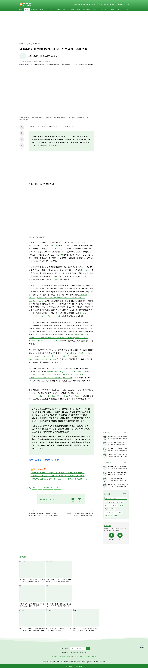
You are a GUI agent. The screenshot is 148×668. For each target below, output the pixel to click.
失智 (72, 9)
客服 (54, 662)
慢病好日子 (86, 9)
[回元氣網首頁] (27, 4)
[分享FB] (21, 127)
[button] (127, 9)
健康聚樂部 (62, 656)
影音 (53, 9)
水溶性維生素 (48, 488)
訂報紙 (90, 662)
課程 (59, 9)
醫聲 (78, 9)
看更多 (126, 432)
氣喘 (115, 516)
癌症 (94, 9)
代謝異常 (57, 488)
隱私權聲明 (77, 662)
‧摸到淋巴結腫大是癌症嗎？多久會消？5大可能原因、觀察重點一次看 (59, 479)
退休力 (65, 9)
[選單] (128, 4)
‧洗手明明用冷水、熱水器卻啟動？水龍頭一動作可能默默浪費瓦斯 (58, 472)
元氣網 (25, 44)
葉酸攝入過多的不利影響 (47, 459)
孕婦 (55, 279)
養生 (26, 9)
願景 (113, 4)
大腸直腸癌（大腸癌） (112, 502)
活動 (118, 9)
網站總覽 (102, 662)
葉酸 (48, 126)
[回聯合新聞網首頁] (21, 4)
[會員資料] (125, 4)
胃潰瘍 (119, 512)
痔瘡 (122, 502)
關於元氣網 (54, 656)
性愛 (100, 9)
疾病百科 (75, 656)
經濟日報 (85, 4)
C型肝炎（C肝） (110, 512)
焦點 (20, 9)
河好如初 (93, 4)
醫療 (41, 9)
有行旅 (107, 4)
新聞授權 (59, 662)
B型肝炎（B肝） (110, 509)
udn (20, 44)
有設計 (100, 4)
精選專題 (69, 656)
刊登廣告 (45, 662)
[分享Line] (21, 133)
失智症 (121, 505)
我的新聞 (119, 4)
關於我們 (96, 662)
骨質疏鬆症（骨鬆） (111, 505)
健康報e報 (65, 648)
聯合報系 (84, 662)
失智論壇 (34, 9)
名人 (106, 9)
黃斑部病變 (108, 516)
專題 (112, 9)
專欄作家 (94, 656)
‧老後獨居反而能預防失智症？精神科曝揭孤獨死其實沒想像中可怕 (58, 475)
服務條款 (66, 662)
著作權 (71, 662)
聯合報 (78, 4)
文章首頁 (87, 656)
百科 (47, 9)
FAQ (51, 662)
